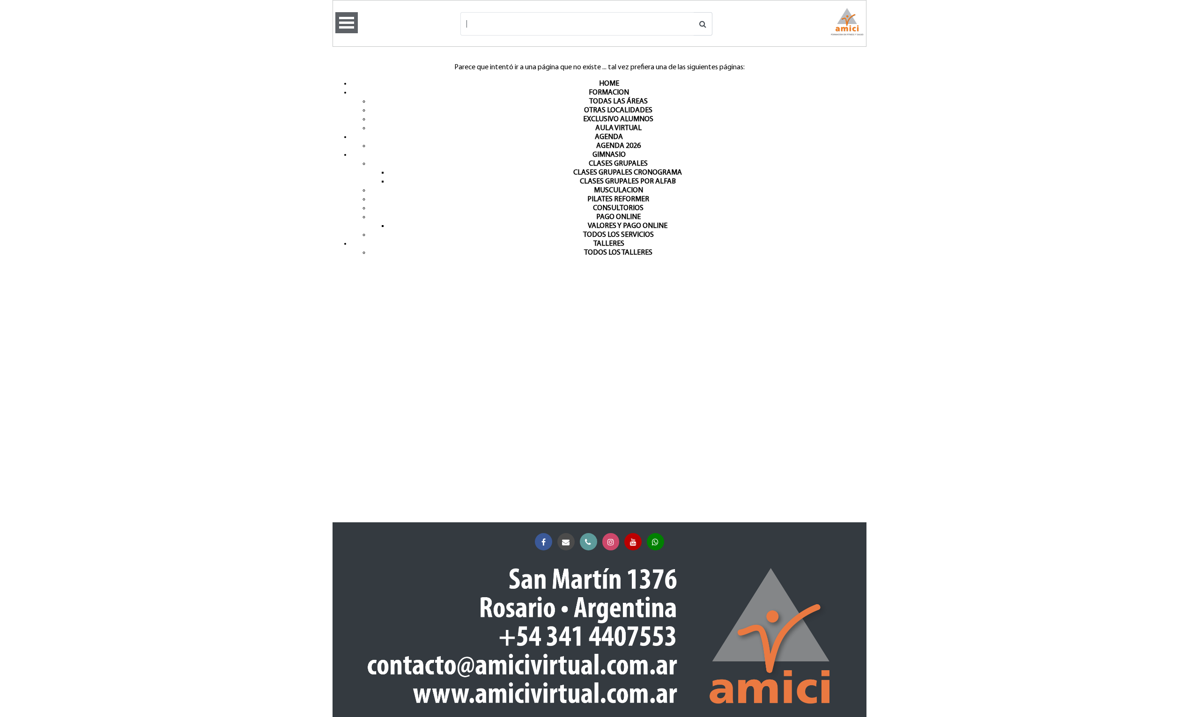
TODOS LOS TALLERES (618, 252)
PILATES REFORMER (618, 199)
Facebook (543, 541)
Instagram (611, 541)
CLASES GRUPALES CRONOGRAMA (627, 172)
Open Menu (346, 22)
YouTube (633, 541)
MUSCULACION (618, 190)
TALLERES (608, 244)
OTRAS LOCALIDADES (618, 110)
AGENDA (609, 137)
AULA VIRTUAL (618, 128)
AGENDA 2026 (618, 146)
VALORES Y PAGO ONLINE (627, 226)
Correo (566, 541)
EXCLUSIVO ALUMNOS (618, 119)
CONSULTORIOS (618, 208)
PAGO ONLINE (618, 217)
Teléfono (588, 541)
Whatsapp (655, 541)
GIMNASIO (609, 155)
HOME (609, 84)
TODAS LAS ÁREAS (618, 101)
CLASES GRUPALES (618, 164)
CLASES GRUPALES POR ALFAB (628, 181)
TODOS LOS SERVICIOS (618, 235)
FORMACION (609, 92)
